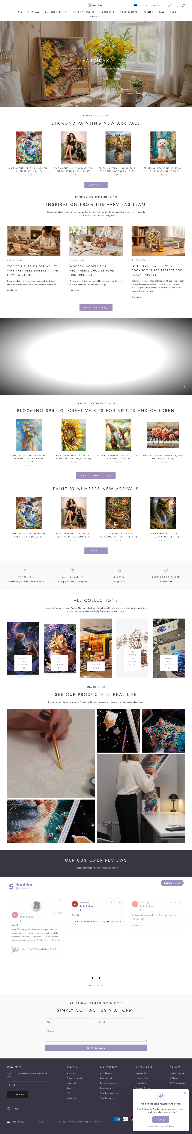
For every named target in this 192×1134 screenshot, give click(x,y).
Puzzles (148, 12)
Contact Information (75, 1078)
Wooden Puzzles (169, 663)
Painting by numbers (109, 1083)
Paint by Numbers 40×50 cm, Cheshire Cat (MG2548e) (28, 535)
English (156, 5)
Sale (162, 12)
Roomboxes (107, 12)
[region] (96, 356)
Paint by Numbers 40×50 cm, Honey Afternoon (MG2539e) (73, 457)
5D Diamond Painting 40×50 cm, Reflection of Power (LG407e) (118, 169)
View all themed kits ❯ (96, 475)
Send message (96, 1047)
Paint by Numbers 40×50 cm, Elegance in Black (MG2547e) (73, 535)
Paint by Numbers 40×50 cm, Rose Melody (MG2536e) (163, 457)
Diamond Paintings (23, 663)
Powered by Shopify (90, 1122)
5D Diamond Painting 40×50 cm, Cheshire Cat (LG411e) (28, 169)
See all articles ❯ (96, 307)
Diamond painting (56, 12)
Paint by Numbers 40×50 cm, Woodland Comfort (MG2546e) (118, 535)
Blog (173, 12)
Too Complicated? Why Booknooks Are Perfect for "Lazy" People (157, 270)
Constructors (129, 12)
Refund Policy (141, 1083)
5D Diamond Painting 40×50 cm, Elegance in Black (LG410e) (73, 169)
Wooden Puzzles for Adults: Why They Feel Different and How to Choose (33, 270)
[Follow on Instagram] (8, 1108)
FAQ (68, 1093)
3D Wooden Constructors (132, 659)
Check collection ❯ (96, 372)
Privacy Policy (141, 1078)
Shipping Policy (142, 1073)
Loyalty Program (177, 1073)
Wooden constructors (109, 1093)
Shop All (33, 12)
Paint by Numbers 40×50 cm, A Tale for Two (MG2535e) (118, 457)
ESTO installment (177, 1083)
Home (19, 12)
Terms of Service (142, 1088)
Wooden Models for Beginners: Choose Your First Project (91, 270)
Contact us (96, 16)
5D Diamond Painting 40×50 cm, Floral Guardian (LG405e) (163, 169)
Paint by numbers (84, 12)
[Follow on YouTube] (16, 1108)
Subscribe (18, 1094)
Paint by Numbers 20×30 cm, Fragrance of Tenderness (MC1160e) (28, 458)
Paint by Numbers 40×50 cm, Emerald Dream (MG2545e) (163, 535)
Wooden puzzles (107, 1097)
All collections (106, 1073)
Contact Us (71, 1097)
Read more (12, 290)
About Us (71, 1073)
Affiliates (174, 1078)
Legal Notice (72, 1083)
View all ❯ (96, 185)
